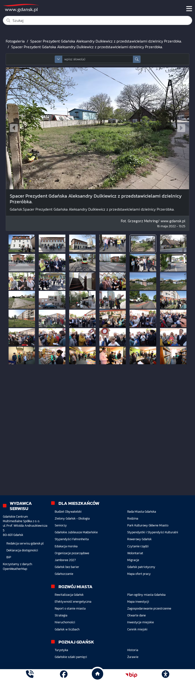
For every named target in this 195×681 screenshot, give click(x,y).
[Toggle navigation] (189, 8)
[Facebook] (64, 675)
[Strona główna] (30, 675)
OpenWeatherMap (15, 569)
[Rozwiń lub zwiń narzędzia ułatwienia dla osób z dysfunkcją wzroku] (165, 675)
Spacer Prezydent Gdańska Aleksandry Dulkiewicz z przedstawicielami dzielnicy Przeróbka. (106, 41)
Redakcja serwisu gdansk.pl (25, 543)
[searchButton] (137, 59)
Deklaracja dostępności (22, 550)
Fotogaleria (15, 41)
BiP (8, 557)
